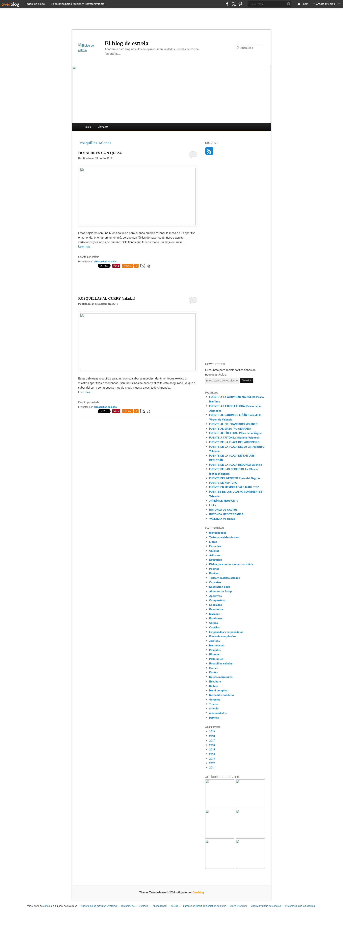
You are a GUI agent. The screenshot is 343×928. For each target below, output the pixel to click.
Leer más (84, 246)
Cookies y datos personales (266, 905)
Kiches (213, 686)
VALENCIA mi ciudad (222, 519)
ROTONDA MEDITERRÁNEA (226, 514)
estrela (47, 905)
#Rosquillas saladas (105, 261)
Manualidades (217, 532)
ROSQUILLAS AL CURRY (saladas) (106, 298)
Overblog (198, 892)
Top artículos (128, 905)
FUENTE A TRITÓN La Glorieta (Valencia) (234, 437)
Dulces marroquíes (220, 677)
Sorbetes (214, 699)
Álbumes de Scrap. (221, 591)
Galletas (214, 550)
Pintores (214, 654)
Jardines (214, 641)
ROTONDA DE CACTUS (223, 509)
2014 (212, 754)
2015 (212, 749)
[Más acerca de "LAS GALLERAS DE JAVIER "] (250, 837)
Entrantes (215, 546)
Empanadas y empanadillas (226, 632)
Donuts (213, 672)
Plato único (216, 659)
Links (212, 505)
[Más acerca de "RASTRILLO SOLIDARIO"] (250, 868)
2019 (212, 731)
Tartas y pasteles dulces (224, 537)
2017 (212, 740)
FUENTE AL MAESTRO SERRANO (230, 428)
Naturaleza (215, 560)
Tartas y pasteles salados (224, 578)
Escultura (215, 681)
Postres (214, 573)
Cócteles (214, 627)
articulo (214, 708)
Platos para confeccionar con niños (231, 564)
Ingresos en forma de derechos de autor (204, 905)
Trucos (213, 704)
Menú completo (218, 690)
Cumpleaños (217, 600)
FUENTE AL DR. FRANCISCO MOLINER (233, 424)
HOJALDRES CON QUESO (100, 153)
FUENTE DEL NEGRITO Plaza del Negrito (234, 478)
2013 (212, 758)
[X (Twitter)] (233, 4)
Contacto (103, 127)
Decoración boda (219, 587)
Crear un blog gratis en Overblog (99, 905)
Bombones (216, 618)
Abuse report (160, 905)
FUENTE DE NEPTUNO (223, 483)
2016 (212, 745)
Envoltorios (216, 609)
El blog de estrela (126, 43)
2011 (212, 767)
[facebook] (227, 4)
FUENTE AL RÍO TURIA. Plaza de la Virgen (235, 433)
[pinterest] (240, 4)
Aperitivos (215, 596)
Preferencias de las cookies (300, 905)
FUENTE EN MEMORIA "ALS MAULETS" (234, 487)
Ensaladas (215, 605)
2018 (212, 736)
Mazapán (214, 614)
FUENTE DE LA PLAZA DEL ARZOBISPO (234, 442)
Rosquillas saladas (220, 663)
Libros (213, 542)
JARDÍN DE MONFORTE (223, 501)
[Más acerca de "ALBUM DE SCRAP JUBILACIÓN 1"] (219, 807)
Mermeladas (216, 645)
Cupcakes (215, 582)
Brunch (213, 668)
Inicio (88, 127)
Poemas (214, 569)
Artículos (214, 555)
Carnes (213, 623)
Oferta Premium (238, 905)
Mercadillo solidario (221, 695)
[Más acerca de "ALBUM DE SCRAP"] (250, 807)
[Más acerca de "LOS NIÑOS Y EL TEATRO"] (219, 837)
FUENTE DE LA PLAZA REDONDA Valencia (235, 464)
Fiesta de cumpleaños (222, 636)
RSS (209, 151)
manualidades (217, 713)
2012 (212, 763)
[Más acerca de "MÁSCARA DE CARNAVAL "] (219, 868)
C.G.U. (174, 905)
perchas (214, 717)
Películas (215, 650)
